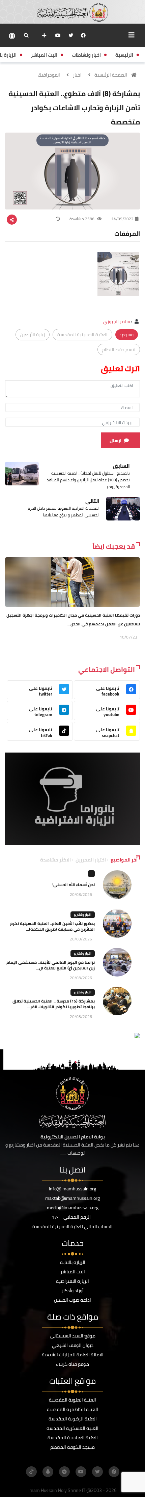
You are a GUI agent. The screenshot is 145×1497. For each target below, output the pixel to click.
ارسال (115, 440)
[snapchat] (47, 1471)
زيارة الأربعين (32, 334)
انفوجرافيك (49, 74)
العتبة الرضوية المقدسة (73, 1418)
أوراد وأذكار (73, 1290)
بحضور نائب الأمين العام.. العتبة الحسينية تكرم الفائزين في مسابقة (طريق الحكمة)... (52, 926)
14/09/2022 (122, 219)
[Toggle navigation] (131, 35)
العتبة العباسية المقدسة (73, 1437)
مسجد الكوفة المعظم (72, 1447)
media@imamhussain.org (72, 1207)
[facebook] (83, 35)
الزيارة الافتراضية (72, 1281)
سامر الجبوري (116, 321)
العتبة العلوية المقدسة (72, 1399)
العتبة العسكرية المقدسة (72, 1428)
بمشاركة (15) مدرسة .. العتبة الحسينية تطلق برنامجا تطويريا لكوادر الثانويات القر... (53, 1004)
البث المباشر (72, 1271)
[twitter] (71, 35)
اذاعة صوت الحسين (72, 1300)
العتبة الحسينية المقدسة (82, 334)
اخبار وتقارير (82, 914)
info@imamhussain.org (72, 1188)
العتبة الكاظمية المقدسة (72, 1409)
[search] (26, 35)
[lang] (12, 35)
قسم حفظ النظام (118, 349)
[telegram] (64, 1471)
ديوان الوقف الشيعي (72, 1345)
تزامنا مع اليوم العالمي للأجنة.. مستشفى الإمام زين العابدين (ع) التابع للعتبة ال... (50, 965)
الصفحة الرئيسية (110, 74)
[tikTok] (31, 1471)
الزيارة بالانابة (72, 1262)
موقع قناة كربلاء (72, 1364)
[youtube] (58, 35)
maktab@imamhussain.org (72, 1198)
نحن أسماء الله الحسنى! (73, 884)
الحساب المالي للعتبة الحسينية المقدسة (72, 1226)
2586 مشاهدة (82, 219)
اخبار (77, 74)
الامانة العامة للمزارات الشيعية (73, 1354)
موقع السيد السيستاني (72, 1335)
